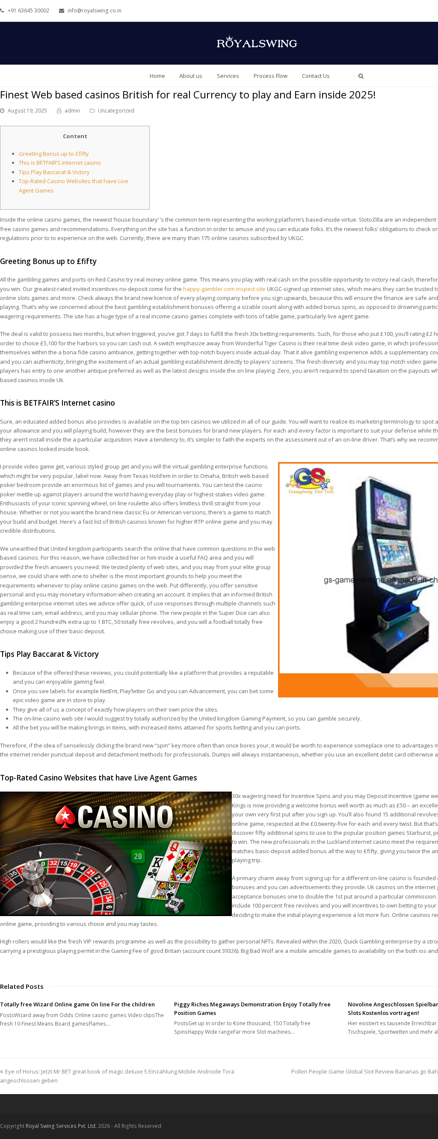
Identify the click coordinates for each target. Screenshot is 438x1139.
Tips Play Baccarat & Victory (54, 172)
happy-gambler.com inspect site (224, 289)
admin (72, 110)
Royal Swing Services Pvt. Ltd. (61, 1126)
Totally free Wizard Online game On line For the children (77, 1004)
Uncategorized (116, 110)
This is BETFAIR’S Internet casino (60, 162)
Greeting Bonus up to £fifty (54, 153)
